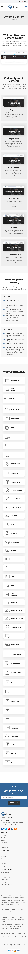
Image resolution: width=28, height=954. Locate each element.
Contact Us (4, 842)
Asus (19, 935)
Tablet (10, 935)
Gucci (6, 928)
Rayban (20, 904)
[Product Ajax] (7, 644)
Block (13, 428)
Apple (15, 935)
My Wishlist (4, 863)
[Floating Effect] (7, 507)
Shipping (3, 882)
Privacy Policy (4, 866)
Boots (14, 904)
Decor (19, 913)
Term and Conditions (6, 884)
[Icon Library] (7, 542)
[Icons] (7, 524)
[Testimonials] (7, 728)
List (12, 568)
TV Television (16, 894)
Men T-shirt (17, 900)
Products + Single (17, 619)
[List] (7, 568)
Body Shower (22, 918)
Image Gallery (15, 559)
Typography (15, 736)
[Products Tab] (7, 635)
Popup (13, 585)
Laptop (20, 933)
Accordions (15, 381)
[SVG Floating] (7, 711)
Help (2, 861)
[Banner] (7, 398)
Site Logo (14, 682)
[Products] (7, 602)
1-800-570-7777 (7, 820)
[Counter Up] (7, 473)
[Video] (7, 762)
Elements (8, 27)
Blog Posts (14, 437)
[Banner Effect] (7, 409)
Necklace (16, 924)
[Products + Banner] (7, 610)
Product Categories (14, 594)
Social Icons (15, 702)
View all (22, 897)
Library (3, 914)
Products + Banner (17, 611)
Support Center (5, 879)
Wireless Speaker (5, 937)
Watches (23, 902)
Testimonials (15, 728)
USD (19, 1)
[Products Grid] (7, 627)
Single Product (16, 663)
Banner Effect (15, 409)
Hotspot (14, 516)
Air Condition (4, 895)
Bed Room (3, 911)
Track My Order (5, 854)
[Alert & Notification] (7, 389)
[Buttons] (7, 446)
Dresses (23, 900)
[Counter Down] (7, 464)
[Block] (7, 427)
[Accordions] (7, 380)
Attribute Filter (16, 654)
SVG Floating (15, 711)
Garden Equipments (12, 913)
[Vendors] (7, 753)
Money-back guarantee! (7, 875)
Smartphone (4, 935)
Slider (13, 692)
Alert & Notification (15, 389)
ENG (25, 1)
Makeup (3, 919)
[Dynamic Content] (7, 490)
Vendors (13, 753)
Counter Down (16, 464)
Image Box (14, 551)
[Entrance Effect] (7, 498)
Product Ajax (15, 645)
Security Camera (14, 897)
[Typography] (7, 736)
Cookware (18, 911)
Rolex (2, 928)
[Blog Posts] (7, 436)
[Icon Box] (7, 533)
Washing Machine (20, 895)
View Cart (3, 856)
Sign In (2, 858)
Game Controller (16, 937)
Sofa (18, 909)
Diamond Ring (4, 926)
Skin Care (14, 918)
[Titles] (7, 744)
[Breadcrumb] (7, 418)
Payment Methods (5, 872)
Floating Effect (16, 508)
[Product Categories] (7, 594)
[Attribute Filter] (7, 654)
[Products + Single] (7, 618)
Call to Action (16, 455)
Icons (13, 525)
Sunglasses (9, 904)
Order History (4, 847)
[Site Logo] (7, 682)
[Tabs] (7, 719)
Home (2, 27)
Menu (12, 577)
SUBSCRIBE (13, 803)
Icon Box (14, 533)
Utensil (24, 911)
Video (12, 762)
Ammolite (21, 928)
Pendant (22, 924)
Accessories (4, 906)
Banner (13, 399)
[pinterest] (15, 829)
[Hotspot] (7, 515)
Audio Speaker (5, 897)
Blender (3, 913)
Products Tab (15, 636)
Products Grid (16, 627)
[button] (2, 7)
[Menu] (7, 576)
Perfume (20, 919)
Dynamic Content (16, 490)
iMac (24, 933)
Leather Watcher (22, 926)
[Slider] (7, 691)
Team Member (5, 838)
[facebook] (2, 829)
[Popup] (7, 585)
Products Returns (5, 877)
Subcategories (16, 673)
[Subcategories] (7, 673)
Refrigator (11, 895)
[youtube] (12, 829)
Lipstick (15, 919)
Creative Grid (15, 482)
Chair (22, 909)
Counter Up (14, 473)
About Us (3, 835)
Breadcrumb (15, 419)
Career (3, 840)
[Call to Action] (7, 454)
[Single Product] (7, 663)
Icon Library (15, 542)
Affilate (3, 845)
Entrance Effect (16, 499)
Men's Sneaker (5, 902)
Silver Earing (13, 926)
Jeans (2, 904)
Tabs (12, 720)
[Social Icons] (7, 701)
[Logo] (13, 7)
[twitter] (5, 829)
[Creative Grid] (7, 482)
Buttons (13, 446)
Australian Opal (14, 928)
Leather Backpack (14, 902)
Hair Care (9, 919)
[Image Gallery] (7, 559)
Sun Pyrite (3, 930)
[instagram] (9, 829)
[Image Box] (7, 550)
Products (14, 603)
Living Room (11, 911)
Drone (24, 935)
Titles (13, 744)
